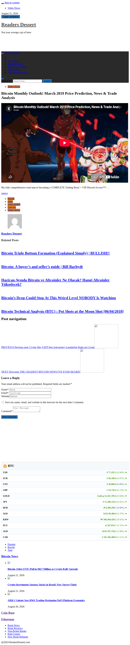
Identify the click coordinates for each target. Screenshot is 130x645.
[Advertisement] (59, 43)
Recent (11, 547)
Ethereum (7, 619)
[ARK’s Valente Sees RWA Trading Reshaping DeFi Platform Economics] (9, 594)
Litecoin (12, 207)
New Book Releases (18, 72)
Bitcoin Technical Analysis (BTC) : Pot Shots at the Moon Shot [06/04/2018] (62, 311)
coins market (14, 204)
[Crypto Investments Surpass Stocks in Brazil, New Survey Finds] (9, 578)
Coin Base (7, 612)
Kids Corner (14, 69)
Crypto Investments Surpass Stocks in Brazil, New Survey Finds (42, 584)
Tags (10, 550)
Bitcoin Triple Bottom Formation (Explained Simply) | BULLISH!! (55, 253)
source (4, 193)
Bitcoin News (9, 556)
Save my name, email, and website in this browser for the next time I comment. (44, 402)
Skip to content (12, 2)
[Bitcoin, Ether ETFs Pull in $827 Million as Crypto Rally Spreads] (9, 562)
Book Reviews (15, 64)
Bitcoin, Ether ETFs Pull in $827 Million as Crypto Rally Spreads (43, 569)
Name (5, 389)
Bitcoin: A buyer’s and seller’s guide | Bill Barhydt (42, 267)
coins (10, 201)
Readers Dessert (18, 24)
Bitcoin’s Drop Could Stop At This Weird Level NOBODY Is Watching (58, 298)
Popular (11, 544)
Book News (14, 61)
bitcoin (11, 198)
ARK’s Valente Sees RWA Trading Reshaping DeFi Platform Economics (46, 600)
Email (4, 393)
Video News (14, 8)
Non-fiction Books (17, 66)
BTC (10, 465)
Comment (6, 411)
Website (5, 396)
